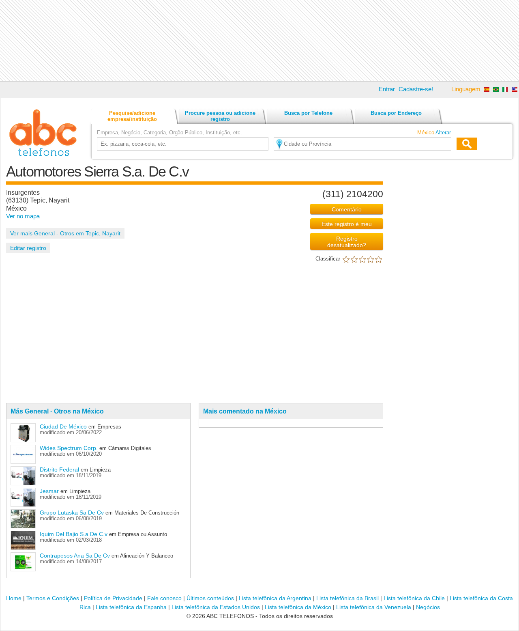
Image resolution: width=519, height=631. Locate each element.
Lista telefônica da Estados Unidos (216, 607)
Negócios (428, 607)
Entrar (387, 89)
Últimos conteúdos (210, 598)
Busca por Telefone (308, 113)
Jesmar (49, 491)
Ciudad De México (63, 426)
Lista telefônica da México (298, 607)
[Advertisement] (259, 40)
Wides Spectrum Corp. (69, 448)
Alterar (443, 132)
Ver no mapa (23, 216)
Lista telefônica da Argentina (275, 598)
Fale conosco (164, 598)
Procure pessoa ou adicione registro (220, 116)
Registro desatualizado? (346, 241)
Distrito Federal (59, 469)
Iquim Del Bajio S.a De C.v (73, 534)
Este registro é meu (347, 224)
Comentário (347, 209)
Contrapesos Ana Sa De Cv (75, 555)
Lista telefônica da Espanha (131, 607)
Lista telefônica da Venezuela (373, 607)
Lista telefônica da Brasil (347, 598)
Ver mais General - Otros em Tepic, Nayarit (65, 233)
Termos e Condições (52, 598)
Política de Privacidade (113, 598)
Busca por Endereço (396, 113)
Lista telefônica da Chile (414, 598)
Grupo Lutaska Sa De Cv (72, 512)
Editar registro (28, 248)
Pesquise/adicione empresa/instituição (132, 116)
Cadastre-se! (416, 89)
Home (13, 598)
